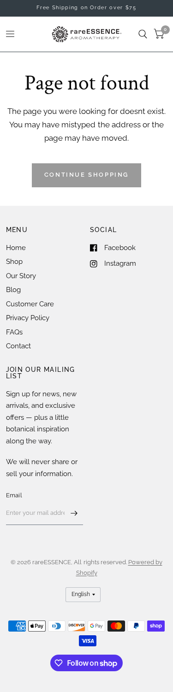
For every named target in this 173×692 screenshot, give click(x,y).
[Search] (142, 34)
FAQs (14, 332)
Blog (13, 290)
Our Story (21, 276)
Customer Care (30, 304)
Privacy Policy (27, 318)
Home (16, 248)
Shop (14, 261)
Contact (18, 346)
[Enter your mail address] (74, 513)
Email (14, 495)
